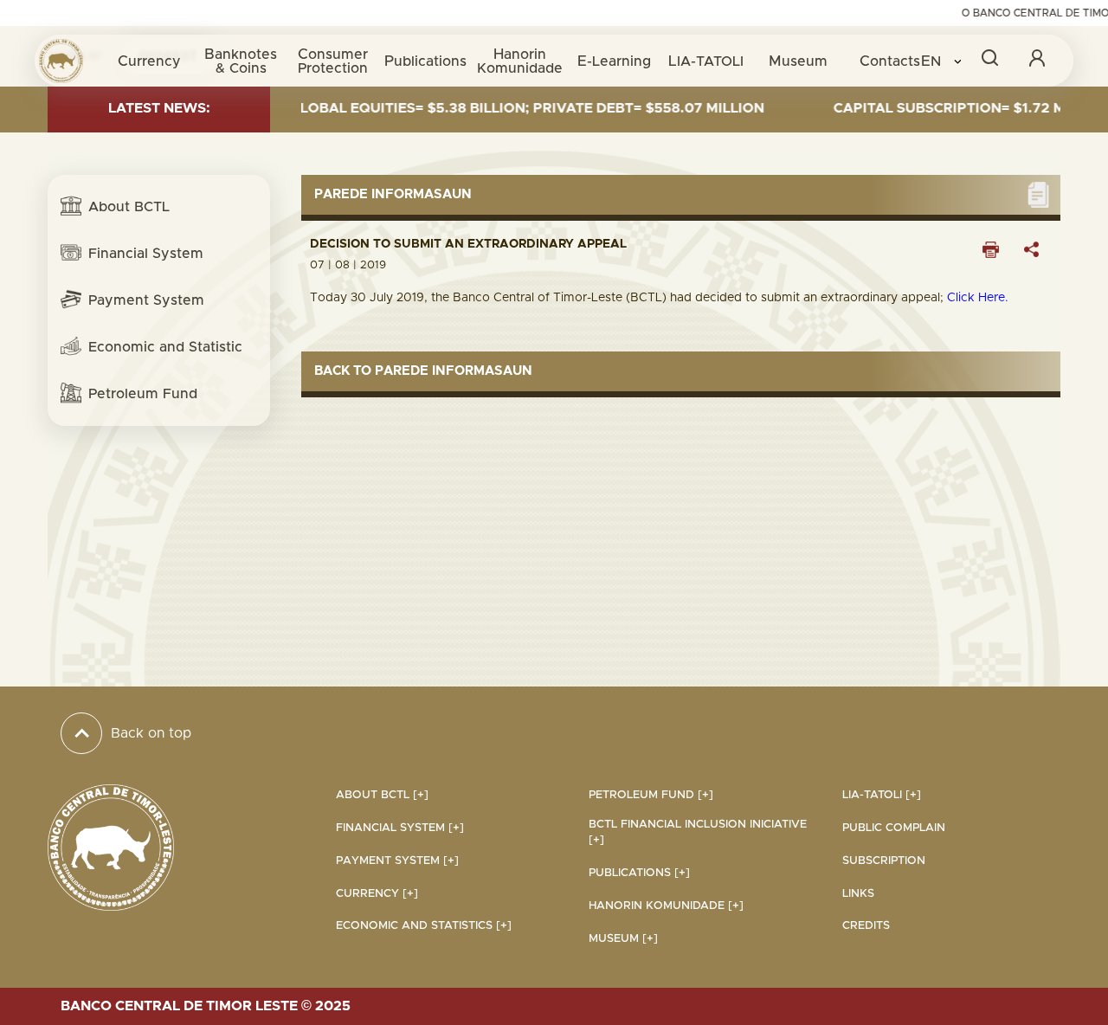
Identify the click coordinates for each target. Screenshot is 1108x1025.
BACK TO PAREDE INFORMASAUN (423, 370)
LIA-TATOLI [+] (881, 795)
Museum (798, 61)
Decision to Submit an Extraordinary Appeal (468, 244)
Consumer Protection (333, 61)
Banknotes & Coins (240, 61)
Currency (149, 61)
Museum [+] (623, 938)
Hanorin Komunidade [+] (666, 906)
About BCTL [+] (382, 795)
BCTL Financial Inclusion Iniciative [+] (698, 833)
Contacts (890, 61)
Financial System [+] (400, 828)
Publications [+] (639, 873)
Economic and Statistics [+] (424, 926)
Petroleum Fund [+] (651, 795)
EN (933, 61)
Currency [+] (377, 893)
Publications (425, 61)
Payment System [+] (397, 861)
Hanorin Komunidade (520, 61)
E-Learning (614, 61)
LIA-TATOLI (706, 61)
